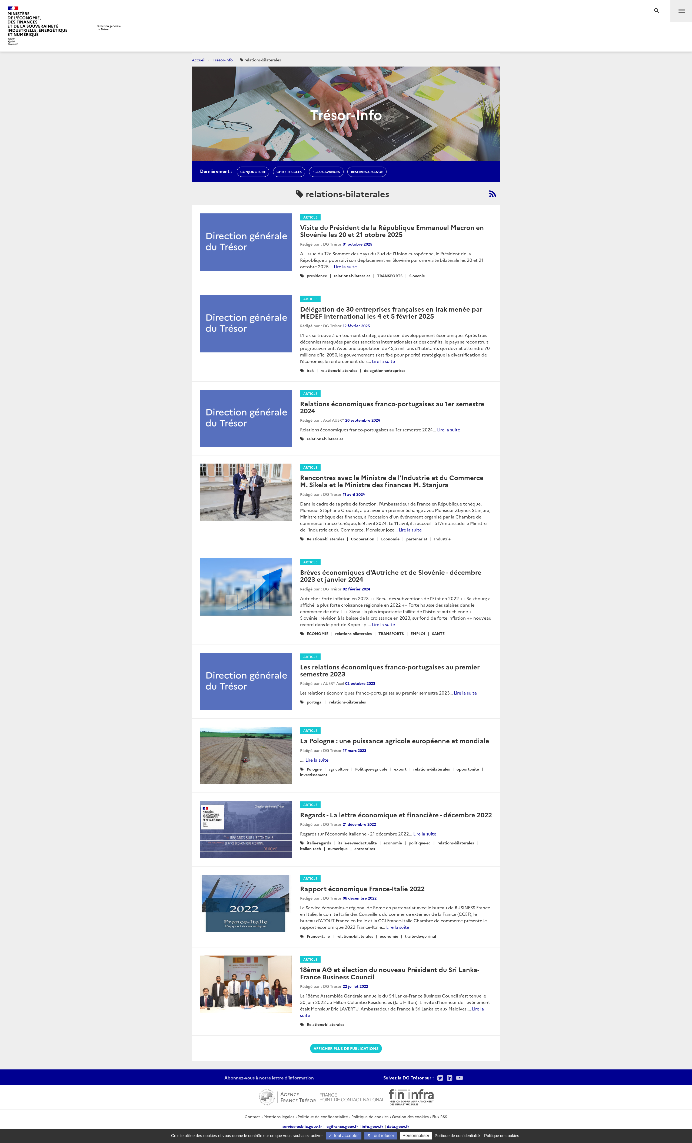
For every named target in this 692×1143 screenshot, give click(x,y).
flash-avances (326, 171)
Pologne (314, 769)
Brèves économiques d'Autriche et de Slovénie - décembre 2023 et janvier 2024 (390, 575)
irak (310, 370)
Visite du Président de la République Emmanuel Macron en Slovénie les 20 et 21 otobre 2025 (392, 231)
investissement (313, 774)
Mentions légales (279, 1116)
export (400, 769)
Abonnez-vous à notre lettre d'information (269, 1077)
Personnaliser (415, 1135)
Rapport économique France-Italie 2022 (362, 888)
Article (310, 217)
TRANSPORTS (389, 275)
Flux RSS (439, 1116)
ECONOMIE (317, 633)
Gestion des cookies (410, 1116)
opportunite (468, 769)
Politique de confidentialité (323, 1116)
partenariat (416, 538)
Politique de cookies (369, 1116)
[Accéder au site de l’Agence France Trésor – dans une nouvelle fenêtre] (287, 1096)
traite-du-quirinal (420, 936)
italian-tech (310, 848)
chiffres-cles (289, 171)
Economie (390, 538)
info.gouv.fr (372, 1126)
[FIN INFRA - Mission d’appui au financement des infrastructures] (411, 1096)
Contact (252, 1116)
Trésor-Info (223, 59)
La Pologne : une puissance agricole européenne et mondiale (394, 740)
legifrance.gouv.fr (341, 1126)
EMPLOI (418, 633)
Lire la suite (345, 266)
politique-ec (420, 842)
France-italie (318, 936)
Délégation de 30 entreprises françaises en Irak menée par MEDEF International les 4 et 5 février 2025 (391, 312)
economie (393, 842)
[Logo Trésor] (107, 27)
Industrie (442, 538)
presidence (317, 275)
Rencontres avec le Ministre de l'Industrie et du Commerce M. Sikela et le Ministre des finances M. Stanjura (392, 481)
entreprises (364, 848)
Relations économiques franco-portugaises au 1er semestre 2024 (392, 407)
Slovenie (417, 275)
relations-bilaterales (352, 275)
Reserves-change (367, 171)
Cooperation (362, 538)
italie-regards (319, 842)
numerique (338, 848)
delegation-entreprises (384, 370)
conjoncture (253, 171)
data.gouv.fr (398, 1126)
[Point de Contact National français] (352, 1096)
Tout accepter (345, 1135)
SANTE (438, 633)
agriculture (338, 769)
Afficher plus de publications (346, 1048)
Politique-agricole (371, 769)
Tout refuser (382, 1135)
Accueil (198, 59)
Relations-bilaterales (325, 538)
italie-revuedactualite (357, 842)
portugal (314, 702)
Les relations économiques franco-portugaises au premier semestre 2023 (390, 670)
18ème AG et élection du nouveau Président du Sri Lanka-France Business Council (389, 973)
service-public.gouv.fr (302, 1126)
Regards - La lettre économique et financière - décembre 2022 (396, 814)
